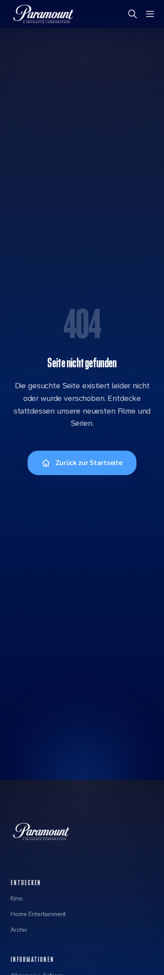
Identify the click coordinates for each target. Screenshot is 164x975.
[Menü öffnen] (151, 14)
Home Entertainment (38, 913)
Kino (16, 898)
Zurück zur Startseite (89, 462)
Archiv (18, 929)
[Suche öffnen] (133, 14)
